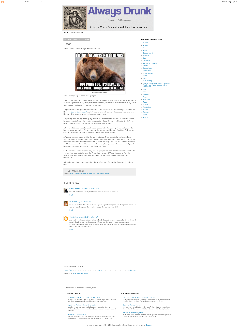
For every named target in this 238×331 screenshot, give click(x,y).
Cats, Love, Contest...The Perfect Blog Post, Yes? (84, 297)
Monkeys (146, 94)
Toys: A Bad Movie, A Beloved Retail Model (82, 305)
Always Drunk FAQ (77, 32)
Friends (102, 173)
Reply (71, 195)
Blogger (148, 325)
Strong (145, 109)
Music (145, 97)
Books (71, 173)
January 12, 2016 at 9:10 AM (88, 217)
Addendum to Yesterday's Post (133, 313)
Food (97, 173)
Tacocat (145, 112)
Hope (145, 78)
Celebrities (146, 60)
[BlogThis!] (75, 171)
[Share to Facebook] (80, 171)
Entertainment (148, 73)
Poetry (145, 102)
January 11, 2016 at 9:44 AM (81, 202)
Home (66, 32)
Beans (145, 50)
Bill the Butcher (74, 189)
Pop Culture (147, 107)
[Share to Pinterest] (82, 171)
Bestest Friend (148, 53)
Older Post (131, 270)
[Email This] (73, 171)
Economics (147, 71)
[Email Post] (68, 170)
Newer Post (68, 270)
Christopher (73, 217)
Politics (145, 104)
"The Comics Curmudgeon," (77, 112)
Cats (144, 58)
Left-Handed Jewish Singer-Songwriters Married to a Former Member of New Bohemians (156, 85)
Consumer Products (80, 173)
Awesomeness (148, 48)
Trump (145, 115)
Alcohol (145, 43)
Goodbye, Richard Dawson (77, 314)
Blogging (146, 55)
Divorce (145, 66)
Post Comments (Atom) (80, 274)
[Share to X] (77, 171)
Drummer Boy (91, 173)
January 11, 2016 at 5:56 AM (90, 189)
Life (144, 89)
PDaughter (146, 99)
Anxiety (145, 45)
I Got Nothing (147, 81)
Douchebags (147, 68)
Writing (107, 173)
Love (145, 92)
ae (70, 202)
